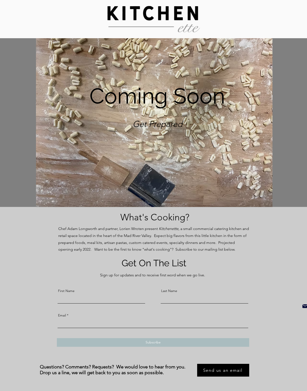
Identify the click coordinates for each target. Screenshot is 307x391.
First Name (66, 290)
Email (62, 315)
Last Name (169, 290)
